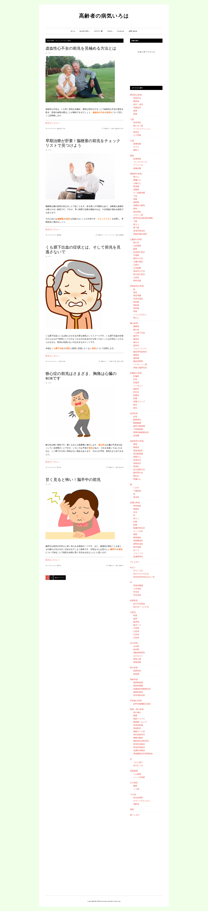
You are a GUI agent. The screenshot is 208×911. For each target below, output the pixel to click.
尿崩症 (136, 466)
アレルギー (135, 562)
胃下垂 (136, 227)
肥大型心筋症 (139, 274)
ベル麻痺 (137, 774)
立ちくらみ (138, 570)
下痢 (135, 221)
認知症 (136, 345)
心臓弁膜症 (138, 261)
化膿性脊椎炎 (139, 750)
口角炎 (136, 637)
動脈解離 (137, 423)
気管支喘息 (138, 298)
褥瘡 (135, 534)
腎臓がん (137, 479)
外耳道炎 (137, 595)
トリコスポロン (140, 314)
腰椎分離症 (138, 737)
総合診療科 (138, 797)
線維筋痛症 (138, 692)
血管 (135, 416)
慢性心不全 (138, 258)
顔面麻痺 (134, 771)
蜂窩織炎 (137, 537)
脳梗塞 (59, 235)
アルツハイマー (140, 348)
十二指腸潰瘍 (139, 192)
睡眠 (135, 786)
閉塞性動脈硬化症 (141, 432)
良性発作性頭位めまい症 (144, 577)
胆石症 (136, 392)
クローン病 (138, 215)
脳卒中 (59, 565)
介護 (132, 140)
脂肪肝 (136, 389)
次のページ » (59, 578)
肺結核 (136, 305)
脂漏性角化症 (139, 528)
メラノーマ (138, 553)
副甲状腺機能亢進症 (142, 704)
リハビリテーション (142, 129)
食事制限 (137, 144)
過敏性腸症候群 (140, 234)
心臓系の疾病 (136, 239)
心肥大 (136, 264)
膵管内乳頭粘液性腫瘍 (143, 218)
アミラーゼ (138, 165)
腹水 (135, 404)
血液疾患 (134, 600)
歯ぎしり (137, 625)
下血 (135, 196)
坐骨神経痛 (138, 725)
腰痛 (135, 715)
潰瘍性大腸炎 (139, 205)
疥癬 (135, 521)
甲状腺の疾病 (136, 700)
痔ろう (136, 518)
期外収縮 (137, 280)
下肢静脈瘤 (138, 429)
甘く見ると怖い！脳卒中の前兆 (73, 479)
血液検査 (137, 158)
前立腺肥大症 (139, 469)
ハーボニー (138, 385)
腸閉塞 (136, 202)
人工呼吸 (137, 135)
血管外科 (134, 413)
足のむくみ (138, 765)
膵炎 (135, 208)
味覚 (135, 615)
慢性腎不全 (138, 472)
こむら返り (138, 762)
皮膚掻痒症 (138, 556)
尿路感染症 (138, 450)
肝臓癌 (136, 376)
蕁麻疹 (136, 509)
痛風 (135, 444)
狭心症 (59, 467)
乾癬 (135, 525)
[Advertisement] (146, 67)
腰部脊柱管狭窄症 (141, 741)
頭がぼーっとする (141, 607)
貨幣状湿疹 (138, 544)
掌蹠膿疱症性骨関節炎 (143, 753)
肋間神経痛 (138, 682)
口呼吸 (136, 628)
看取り (136, 150)
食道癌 (136, 497)
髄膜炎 (136, 355)
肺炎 (135, 292)
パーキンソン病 (140, 364)
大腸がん (137, 183)
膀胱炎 (136, 447)
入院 (132, 119)
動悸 (135, 249)
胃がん (136, 177)
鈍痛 (135, 114)
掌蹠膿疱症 (138, 540)
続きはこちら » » (53, 123)
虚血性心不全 (61, 128)
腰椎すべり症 (139, 731)
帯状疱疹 (137, 506)
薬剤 (132, 809)
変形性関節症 (139, 747)
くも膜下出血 (61, 361)
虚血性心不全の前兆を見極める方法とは (81, 48)
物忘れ (136, 342)
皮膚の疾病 (135, 502)
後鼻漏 (136, 674)
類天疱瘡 (137, 547)
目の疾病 (134, 643)
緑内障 (136, 649)
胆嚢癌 (136, 189)
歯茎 (135, 618)
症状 (122, 361)
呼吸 (135, 311)
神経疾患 (134, 679)
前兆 (112, 128)
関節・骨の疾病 (137, 709)
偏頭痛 (136, 358)
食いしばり (135, 815)
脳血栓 (136, 339)
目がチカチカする (141, 574)
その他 (133, 794)
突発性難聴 (138, 585)
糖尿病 (136, 101)
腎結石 (136, 476)
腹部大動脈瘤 (139, 426)
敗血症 (136, 132)
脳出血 (136, 329)
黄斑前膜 (137, 662)
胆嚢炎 (136, 395)
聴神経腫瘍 (138, 685)
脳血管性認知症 (140, 351)
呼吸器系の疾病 (137, 286)
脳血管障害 (138, 361)
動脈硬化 (137, 419)
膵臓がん (137, 180)
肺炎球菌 (137, 295)
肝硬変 (136, 382)
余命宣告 (137, 122)
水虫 (135, 512)
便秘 (135, 199)
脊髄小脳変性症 (140, 367)
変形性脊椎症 (139, 744)
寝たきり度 (138, 125)
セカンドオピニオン (142, 800)
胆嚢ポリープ (139, 401)
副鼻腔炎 (137, 670)
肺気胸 (136, 308)
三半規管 (137, 588)
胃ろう (136, 224)
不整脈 (136, 255)
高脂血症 (137, 107)
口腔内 (133, 612)
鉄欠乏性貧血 (139, 603)
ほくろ (136, 550)
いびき (136, 487)
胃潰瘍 (136, 186)
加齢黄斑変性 (139, 652)
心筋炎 (136, 277)
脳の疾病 (134, 323)
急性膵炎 (137, 211)
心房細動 (137, 268)
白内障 (136, 646)
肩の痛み (137, 712)
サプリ (136, 147)
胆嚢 (135, 398)
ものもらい (138, 655)
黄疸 (135, 408)
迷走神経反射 (139, 695)
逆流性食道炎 (139, 230)
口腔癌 (136, 631)
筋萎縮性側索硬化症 (142, 689)
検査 (132, 155)
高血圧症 (137, 98)
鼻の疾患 (134, 667)
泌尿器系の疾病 (137, 441)
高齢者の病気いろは (104, 15)
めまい (133, 567)
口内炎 (136, 634)
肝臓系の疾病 (136, 373)
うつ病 (136, 789)
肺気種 (136, 302)
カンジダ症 (138, 531)
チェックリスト (110, 235)
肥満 (135, 110)
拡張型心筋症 (139, 252)
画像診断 (137, 168)
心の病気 (134, 782)
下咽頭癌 (137, 491)
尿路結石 (137, 463)
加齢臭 (136, 804)
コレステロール (140, 162)
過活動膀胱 (138, 453)
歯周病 (136, 622)
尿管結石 (137, 460)
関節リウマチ (139, 719)
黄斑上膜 (137, 659)
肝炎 (135, 379)
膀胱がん (137, 457)
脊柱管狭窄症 (139, 734)
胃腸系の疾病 (136, 173)
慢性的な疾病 (136, 95)
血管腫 (136, 435)
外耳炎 (136, 592)
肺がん (136, 317)
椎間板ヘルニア (140, 722)
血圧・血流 (138, 104)
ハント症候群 (139, 777)
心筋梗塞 (137, 245)
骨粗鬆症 (137, 728)
